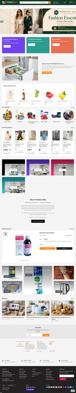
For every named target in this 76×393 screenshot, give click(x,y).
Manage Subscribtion (23, 376)
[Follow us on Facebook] (26, 387)
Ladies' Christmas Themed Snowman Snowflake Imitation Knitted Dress (43, 145)
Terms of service (49, 371)
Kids (13, 6)
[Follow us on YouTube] (34, 387)
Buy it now (64, 248)
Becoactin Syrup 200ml (47, 233)
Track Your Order (22, 377)
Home (24, 6)
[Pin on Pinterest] (67, 235)
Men (9, 6)
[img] (20, 345)
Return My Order (22, 371)
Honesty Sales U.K (43, 235)
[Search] (49, 2)
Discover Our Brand (38, 221)
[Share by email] (71, 235)
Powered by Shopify (5, 389)
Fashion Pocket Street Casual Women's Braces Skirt (55, 145)
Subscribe (46, 335)
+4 (23, 148)
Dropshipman (17, 146)
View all (72, 107)
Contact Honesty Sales (36, 372)
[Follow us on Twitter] (28, 387)
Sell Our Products (35, 374)
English (4, 385)
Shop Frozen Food (46, 72)
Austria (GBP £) (10, 385)
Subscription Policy (49, 377)
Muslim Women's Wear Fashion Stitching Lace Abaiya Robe (67, 145)
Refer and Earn (22, 372)
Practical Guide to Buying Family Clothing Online (13, 317)
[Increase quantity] (50, 245)
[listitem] (10, 97)
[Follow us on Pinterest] (32, 387)
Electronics (41, 6)
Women (3, 6)
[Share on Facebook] (65, 235)
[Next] (74, 115)
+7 (11, 149)
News (33, 376)
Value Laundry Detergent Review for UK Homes (37, 317)
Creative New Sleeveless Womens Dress (19, 145)
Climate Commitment (50, 379)
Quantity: (41, 244)
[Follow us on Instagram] (30, 387)
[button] (3, 97)
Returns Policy (48, 374)
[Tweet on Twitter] (69, 235)
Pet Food (34, 6)
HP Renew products (23, 374)
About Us (34, 371)
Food (29, 6)
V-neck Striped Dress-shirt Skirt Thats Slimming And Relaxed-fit (31, 145)
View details (71, 228)
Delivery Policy (49, 376)
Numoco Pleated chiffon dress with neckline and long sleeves (7, 145)
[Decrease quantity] (45, 245)
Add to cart (47, 248)
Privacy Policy (48, 372)
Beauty (18, 6)
